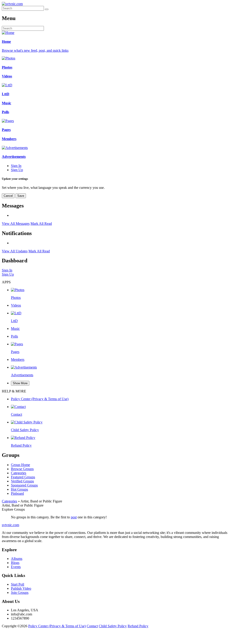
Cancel (8, 195)
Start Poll (17, 584)
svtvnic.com (10, 525)
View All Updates (15, 251)
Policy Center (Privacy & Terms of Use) (57, 626)
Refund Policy (138, 626)
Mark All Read (41, 223)
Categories (18, 473)
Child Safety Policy (113, 626)
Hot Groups (19, 489)
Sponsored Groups (24, 485)
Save (20, 195)
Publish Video (21, 588)
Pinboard (17, 493)
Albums (16, 559)
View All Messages (16, 223)
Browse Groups (22, 469)
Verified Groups (22, 481)
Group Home (20, 465)
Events (16, 567)
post (74, 517)
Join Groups (19, 592)
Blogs (15, 563)
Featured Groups (23, 477)
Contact (92, 626)
